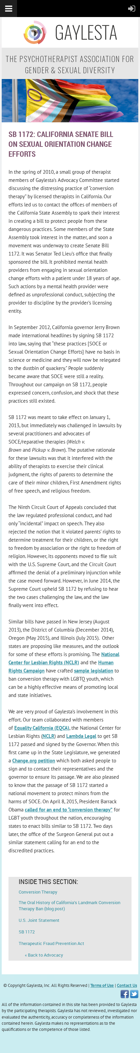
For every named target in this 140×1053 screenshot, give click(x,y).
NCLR (48, 736)
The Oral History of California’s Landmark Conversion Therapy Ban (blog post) (69, 905)
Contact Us (127, 985)
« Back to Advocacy (41, 955)
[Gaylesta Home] (70, 120)
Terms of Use (102, 985)
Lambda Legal (81, 736)
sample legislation (93, 670)
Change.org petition (33, 760)
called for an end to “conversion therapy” (68, 809)
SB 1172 (27, 932)
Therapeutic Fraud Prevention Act (51, 943)
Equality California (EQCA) (41, 728)
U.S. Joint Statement (39, 920)
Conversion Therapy (38, 892)
